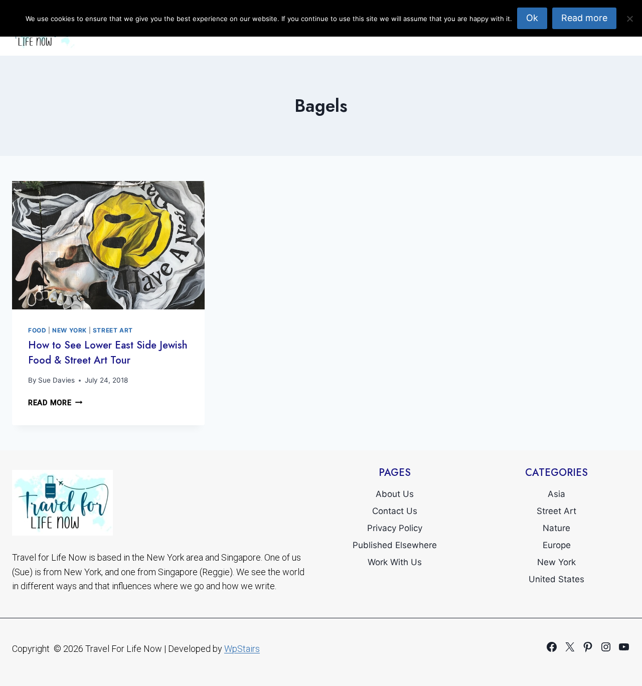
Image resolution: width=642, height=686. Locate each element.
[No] (629, 19)
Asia (556, 494)
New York (69, 330)
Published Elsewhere (395, 545)
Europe (557, 545)
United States (556, 579)
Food (37, 330)
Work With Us (395, 562)
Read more (584, 18)
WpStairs (242, 648)
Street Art (113, 330)
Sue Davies (56, 380)
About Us (395, 494)
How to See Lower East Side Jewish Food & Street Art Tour (108, 353)
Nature (556, 528)
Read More (55, 403)
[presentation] (108, 245)
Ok (532, 18)
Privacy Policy (394, 528)
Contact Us (394, 511)
